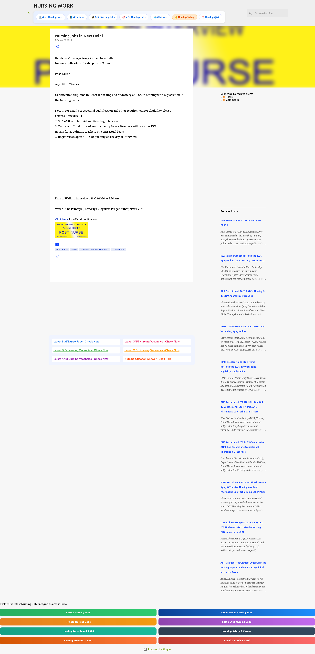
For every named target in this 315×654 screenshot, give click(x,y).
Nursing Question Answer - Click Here (148, 359)
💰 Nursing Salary (184, 17)
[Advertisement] (121, 173)
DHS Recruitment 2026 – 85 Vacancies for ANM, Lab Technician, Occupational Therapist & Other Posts (242, 447)
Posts (229, 96)
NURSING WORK (53, 6)
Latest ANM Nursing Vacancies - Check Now (80, 359)
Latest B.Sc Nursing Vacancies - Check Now (80, 350)
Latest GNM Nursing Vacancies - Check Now (152, 341)
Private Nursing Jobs (78, 621)
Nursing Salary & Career (236, 631)
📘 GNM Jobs (77, 17)
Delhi (74, 249)
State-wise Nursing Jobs (237, 621)
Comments (232, 99)
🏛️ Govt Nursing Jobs (50, 17)
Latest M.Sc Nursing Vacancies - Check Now (152, 350)
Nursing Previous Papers (78, 640)
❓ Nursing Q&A (211, 17)
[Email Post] (57, 246)
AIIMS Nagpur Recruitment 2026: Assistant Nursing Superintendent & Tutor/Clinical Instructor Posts (243, 567)
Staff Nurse (118, 249)
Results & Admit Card (237, 640)
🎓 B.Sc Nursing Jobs (103, 17)
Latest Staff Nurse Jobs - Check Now (76, 341)
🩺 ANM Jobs (160, 17)
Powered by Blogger (159, 649)
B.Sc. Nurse (62, 249)
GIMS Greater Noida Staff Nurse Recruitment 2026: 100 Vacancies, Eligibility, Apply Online (238, 367)
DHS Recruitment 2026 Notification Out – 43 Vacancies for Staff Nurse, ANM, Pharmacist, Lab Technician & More (242, 407)
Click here (61, 219)
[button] (57, 47)
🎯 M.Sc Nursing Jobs (134, 17)
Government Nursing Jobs (236, 612)
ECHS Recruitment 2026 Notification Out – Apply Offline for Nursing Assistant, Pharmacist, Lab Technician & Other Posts (243, 487)
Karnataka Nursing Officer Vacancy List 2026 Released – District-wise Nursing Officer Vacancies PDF (241, 527)
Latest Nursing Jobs (78, 612)
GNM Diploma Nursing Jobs (94, 249)
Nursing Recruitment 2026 (78, 631)
